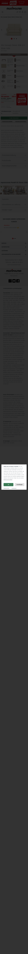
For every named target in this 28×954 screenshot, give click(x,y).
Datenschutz (6, 488)
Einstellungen (19, 484)
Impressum (14, 488)
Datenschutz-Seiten (8, 479)
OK (8, 484)
